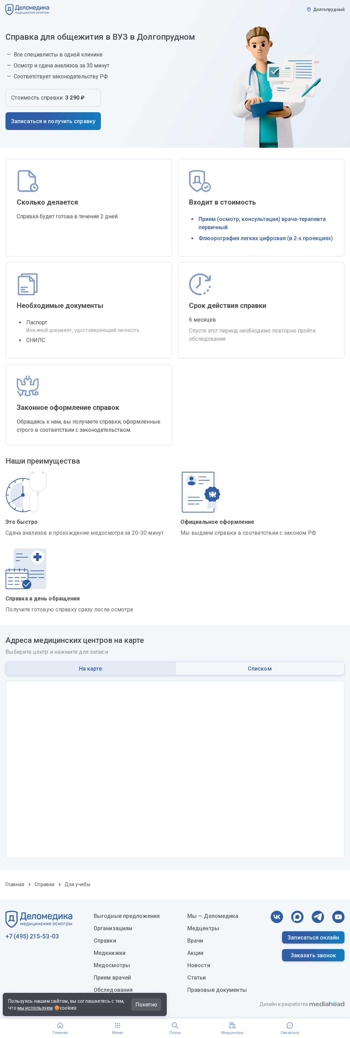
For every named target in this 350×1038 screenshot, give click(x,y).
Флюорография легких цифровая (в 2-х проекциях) (266, 238)
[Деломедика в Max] (297, 917)
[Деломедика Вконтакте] (277, 917)
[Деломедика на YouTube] (338, 917)
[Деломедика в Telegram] (318, 917)
